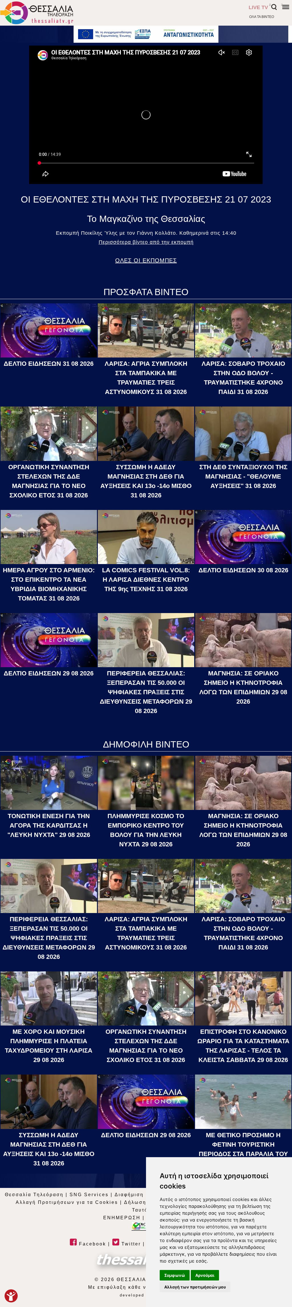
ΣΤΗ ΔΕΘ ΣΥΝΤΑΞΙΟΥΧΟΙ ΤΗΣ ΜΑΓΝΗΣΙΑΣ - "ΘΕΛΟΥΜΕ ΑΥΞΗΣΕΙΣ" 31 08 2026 (243, 476)
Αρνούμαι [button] (204, 1275)
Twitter (130, 1243)
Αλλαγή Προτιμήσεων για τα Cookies (67, 1202)
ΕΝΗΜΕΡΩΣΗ (122, 1217)
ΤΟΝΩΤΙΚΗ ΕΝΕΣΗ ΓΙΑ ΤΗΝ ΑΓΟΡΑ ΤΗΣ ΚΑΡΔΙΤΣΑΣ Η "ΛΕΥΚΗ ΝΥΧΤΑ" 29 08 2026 (48, 825)
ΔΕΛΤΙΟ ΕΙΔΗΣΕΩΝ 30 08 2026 (243, 570)
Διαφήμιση (129, 1194)
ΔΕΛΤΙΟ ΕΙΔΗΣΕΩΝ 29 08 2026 (49, 673)
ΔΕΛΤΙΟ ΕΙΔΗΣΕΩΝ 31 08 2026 (49, 363)
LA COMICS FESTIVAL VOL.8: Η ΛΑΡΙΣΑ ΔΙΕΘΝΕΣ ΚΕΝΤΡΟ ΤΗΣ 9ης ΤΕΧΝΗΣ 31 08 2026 (146, 580)
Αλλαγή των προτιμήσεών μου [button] (195, 1286)
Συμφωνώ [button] (174, 1275)
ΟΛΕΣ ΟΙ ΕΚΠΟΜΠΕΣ (146, 260)
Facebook (91, 1243)
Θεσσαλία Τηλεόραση (34, 1194)
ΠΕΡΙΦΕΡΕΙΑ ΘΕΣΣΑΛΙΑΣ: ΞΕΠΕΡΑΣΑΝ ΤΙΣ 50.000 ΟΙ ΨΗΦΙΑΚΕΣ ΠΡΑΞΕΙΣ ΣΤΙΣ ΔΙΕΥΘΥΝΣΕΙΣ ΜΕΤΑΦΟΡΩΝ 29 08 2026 (146, 692)
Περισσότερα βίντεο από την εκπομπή (146, 242)
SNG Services (89, 1194)
